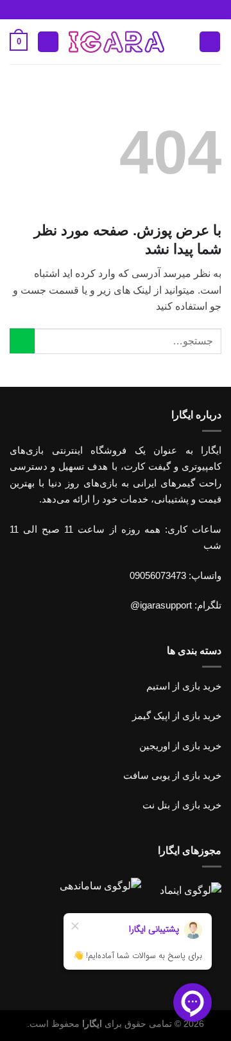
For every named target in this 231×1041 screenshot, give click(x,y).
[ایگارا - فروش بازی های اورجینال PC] (116, 42)
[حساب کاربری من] (48, 42)
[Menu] (210, 42)
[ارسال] (22, 340)
